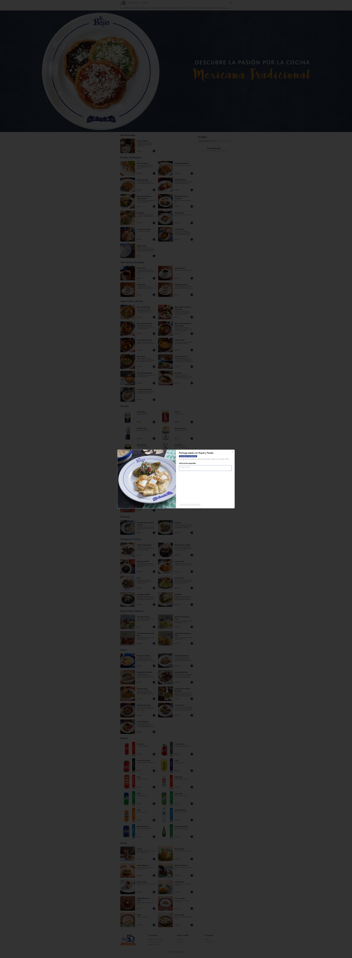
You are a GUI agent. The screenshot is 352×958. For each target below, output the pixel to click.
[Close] (232, 452)
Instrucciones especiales (187, 463)
